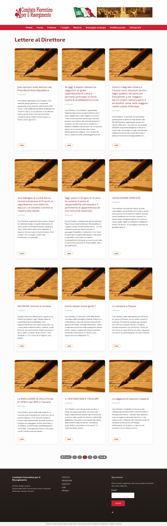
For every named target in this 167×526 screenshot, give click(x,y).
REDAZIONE (67, 480)
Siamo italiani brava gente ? (80, 306)
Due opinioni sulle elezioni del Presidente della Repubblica (35, 89)
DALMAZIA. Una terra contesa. (34, 306)
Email (114, 490)
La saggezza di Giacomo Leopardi (130, 398)
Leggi (23, 145)
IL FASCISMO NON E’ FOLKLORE (82, 398)
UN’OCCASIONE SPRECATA (126, 197)
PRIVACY (66, 491)
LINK (64, 487)
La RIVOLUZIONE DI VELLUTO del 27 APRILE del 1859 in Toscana (35, 400)
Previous (67, 457)
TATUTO (66, 477)
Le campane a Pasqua (124, 306)
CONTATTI (66, 484)
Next (101, 457)
